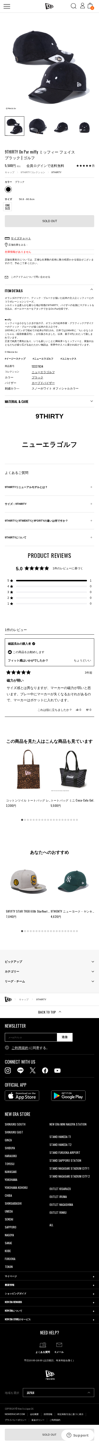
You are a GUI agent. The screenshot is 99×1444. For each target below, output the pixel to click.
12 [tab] (54, 820)
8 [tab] (42, 820)
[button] (49, 580)
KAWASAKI (11, 1172)
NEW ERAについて (13, 1310)
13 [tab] (57, 820)
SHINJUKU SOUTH (15, 1124)
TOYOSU (9, 1164)
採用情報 (48, 1414)
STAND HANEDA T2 (61, 1145)
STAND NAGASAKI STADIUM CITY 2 (70, 1176)
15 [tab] (62, 820)
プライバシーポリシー (15, 1420)
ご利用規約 (20, 1048)
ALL (51, 1225)
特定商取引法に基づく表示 (70, 1414)
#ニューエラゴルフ (43, 358)
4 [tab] (31, 820)
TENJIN (9, 1267)
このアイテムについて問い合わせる (30, 277)
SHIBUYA (10, 1148)
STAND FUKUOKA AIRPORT (65, 1152)
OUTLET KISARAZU (60, 1189)
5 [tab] (34, 820)
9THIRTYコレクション (33, 172)
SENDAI (9, 1219)
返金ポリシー (37, 1420)
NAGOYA (9, 1235)
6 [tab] (36, 820)
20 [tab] (77, 820)
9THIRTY (56, 172)
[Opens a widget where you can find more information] (77, 1436)
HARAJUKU (11, 1156)
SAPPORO (10, 1227)
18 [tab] (71, 820)
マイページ (11, 1276)
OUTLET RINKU (58, 1212)
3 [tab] (28, 820)
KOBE (8, 1251)
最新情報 (9, 1284)
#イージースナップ (15, 358)
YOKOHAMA (11, 1180)
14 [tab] (60, 820)
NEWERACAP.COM (15, 1414)
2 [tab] (25, 820)
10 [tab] (48, 820)
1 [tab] (22, 820)
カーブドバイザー (43, 383)
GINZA (8, 1140)
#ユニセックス (68, 358)
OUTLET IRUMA (58, 1197)
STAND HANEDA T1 (60, 1137)
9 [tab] (45, 820)
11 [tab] (51, 820)
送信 (65, 1037)
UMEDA (9, 1211)
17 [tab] (68, 820)
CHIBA (8, 1195)
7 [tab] (39, 820)
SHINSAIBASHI (13, 1203)
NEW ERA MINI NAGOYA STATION (68, 1124)
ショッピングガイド (15, 1293)
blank (53, 1132)
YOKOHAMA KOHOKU (16, 1187)
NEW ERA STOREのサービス (18, 1319)
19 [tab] (74, 820)
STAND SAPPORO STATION (65, 1160)
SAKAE (8, 1243)
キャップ (9, 172)
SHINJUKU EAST (14, 1132)
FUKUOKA (10, 1259)
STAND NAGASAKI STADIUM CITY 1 (69, 1168)
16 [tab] (65, 820)
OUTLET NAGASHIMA (61, 1204)
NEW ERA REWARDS (13, 1302)
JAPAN (30, 1392)
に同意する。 (31, 1048)
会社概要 (34, 1414)
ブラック (37, 377)
